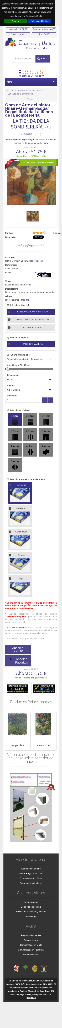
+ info (45, 143)
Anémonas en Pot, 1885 (18, 747)
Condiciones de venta (31, 907)
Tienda (8, 90)
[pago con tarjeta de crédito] (16, 967)
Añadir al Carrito (18, 649)
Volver (30, 98)
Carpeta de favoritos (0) (44, 29)
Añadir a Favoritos (21, 660)
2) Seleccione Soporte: (18, 337)
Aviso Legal (31, 916)
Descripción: (11, 289)
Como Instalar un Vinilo (31, 945)
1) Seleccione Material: (18, 305)
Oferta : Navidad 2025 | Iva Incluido (31, 156)
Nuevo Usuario (18, 34)
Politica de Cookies (40, 21)
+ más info (38, 261)
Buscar (44, 58)
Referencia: (11, 265)
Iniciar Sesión (44, 34)
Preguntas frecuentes (31, 935)
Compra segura (31, 940)
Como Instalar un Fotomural (31, 950)
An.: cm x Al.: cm (18, 365)
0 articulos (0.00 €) (18, 29)
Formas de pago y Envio (31, 878)
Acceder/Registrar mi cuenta (31, 873)
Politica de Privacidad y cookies (31, 912)
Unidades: (12, 396)
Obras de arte (20, 90)
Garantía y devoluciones (31, 883)
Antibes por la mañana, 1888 (44, 747)
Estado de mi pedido (31, 869)
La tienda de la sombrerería (20, 93)
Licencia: (9, 272)
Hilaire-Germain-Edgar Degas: (20, 139)
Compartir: (10, 237)
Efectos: (11, 385)
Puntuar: (9, 233)
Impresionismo (36, 90)
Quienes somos (31, 902)
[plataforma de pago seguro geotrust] (43, 967)
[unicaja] (25, 967)
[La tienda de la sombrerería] (32, 221)
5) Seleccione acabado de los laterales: (26, 479)
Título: (8, 281)
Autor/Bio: (10, 257)
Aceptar (15, 21)
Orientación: (13, 375)
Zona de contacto (31, 954)
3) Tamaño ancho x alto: (18, 355)
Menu (9, 82)
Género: (9, 296)
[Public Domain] (43, 277)
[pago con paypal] (34, 967)
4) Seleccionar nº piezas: (19, 410)
